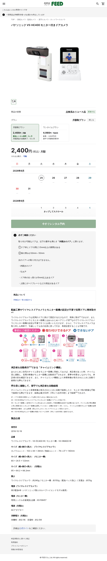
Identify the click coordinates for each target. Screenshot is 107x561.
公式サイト (24, 528)
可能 (25, 156)
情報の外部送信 (17, 549)
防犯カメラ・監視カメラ (26, 19)
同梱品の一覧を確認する (23, 300)
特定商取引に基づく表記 (20, 539)
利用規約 (14, 542)
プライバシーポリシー (19, 546)
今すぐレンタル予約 (53, 223)
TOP (13, 19)
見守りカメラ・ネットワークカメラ (52, 19)
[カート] (103, 4)
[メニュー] (4, 4)
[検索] (97, 4)
